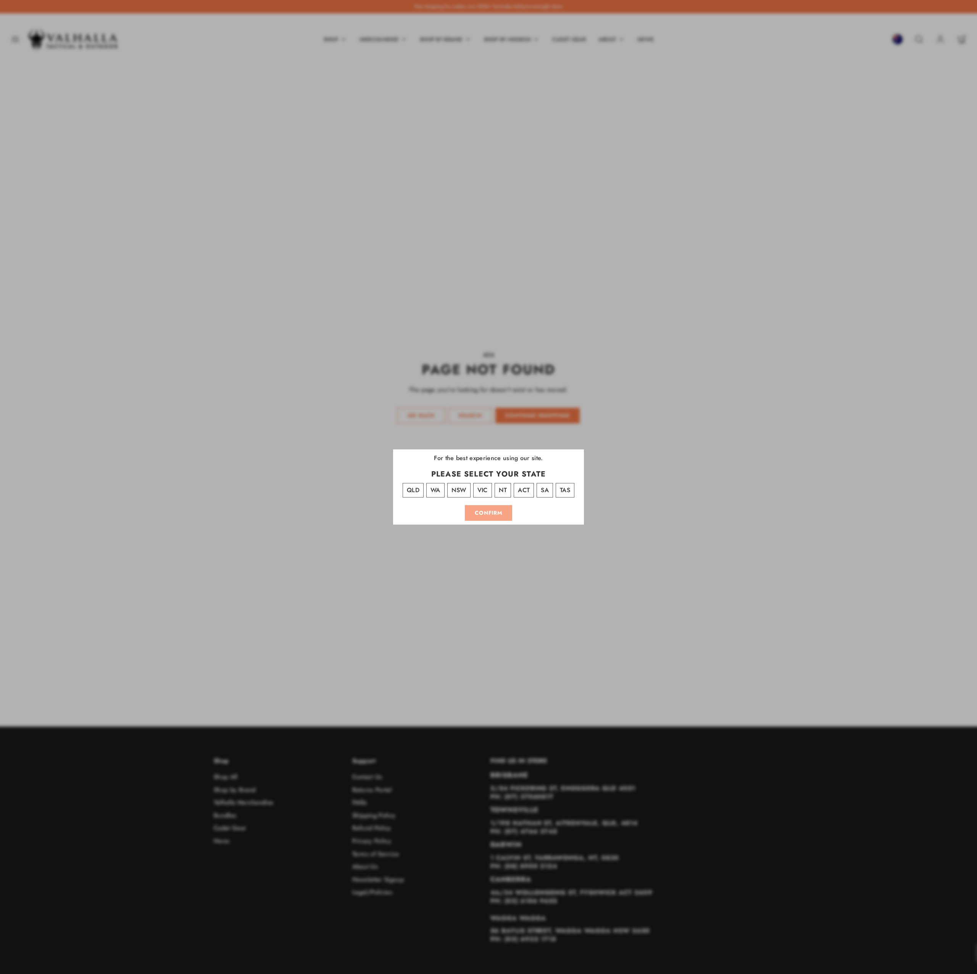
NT (503, 490)
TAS (565, 490)
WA (435, 490)
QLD (413, 490)
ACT (524, 490)
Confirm (488, 513)
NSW (458, 490)
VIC (482, 490)
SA (545, 490)
